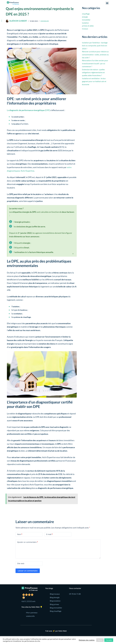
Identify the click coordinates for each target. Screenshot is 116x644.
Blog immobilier (56, 608)
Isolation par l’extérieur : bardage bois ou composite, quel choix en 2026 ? (95, 45)
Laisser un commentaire (27, 571)
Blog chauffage (55, 611)
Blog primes (54, 604)
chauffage (86, 14)
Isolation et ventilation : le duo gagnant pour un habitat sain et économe (94, 81)
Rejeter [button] (100, 640)
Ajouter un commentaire (27, 542)
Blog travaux (55, 594)
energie (85, 17)
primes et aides (88, 26)
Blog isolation (55, 601)
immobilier (44, 21)
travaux (85, 29)
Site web (20, 563)
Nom (19, 534)
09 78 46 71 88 (75, 594)
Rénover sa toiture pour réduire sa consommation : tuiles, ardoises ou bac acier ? (95, 54)
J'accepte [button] (109, 640)
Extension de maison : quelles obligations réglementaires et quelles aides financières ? (93, 72)
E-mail (49, 534)
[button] (107, 3)
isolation (85, 23)
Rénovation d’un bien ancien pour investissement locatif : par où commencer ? (95, 63)
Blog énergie (54, 597)
